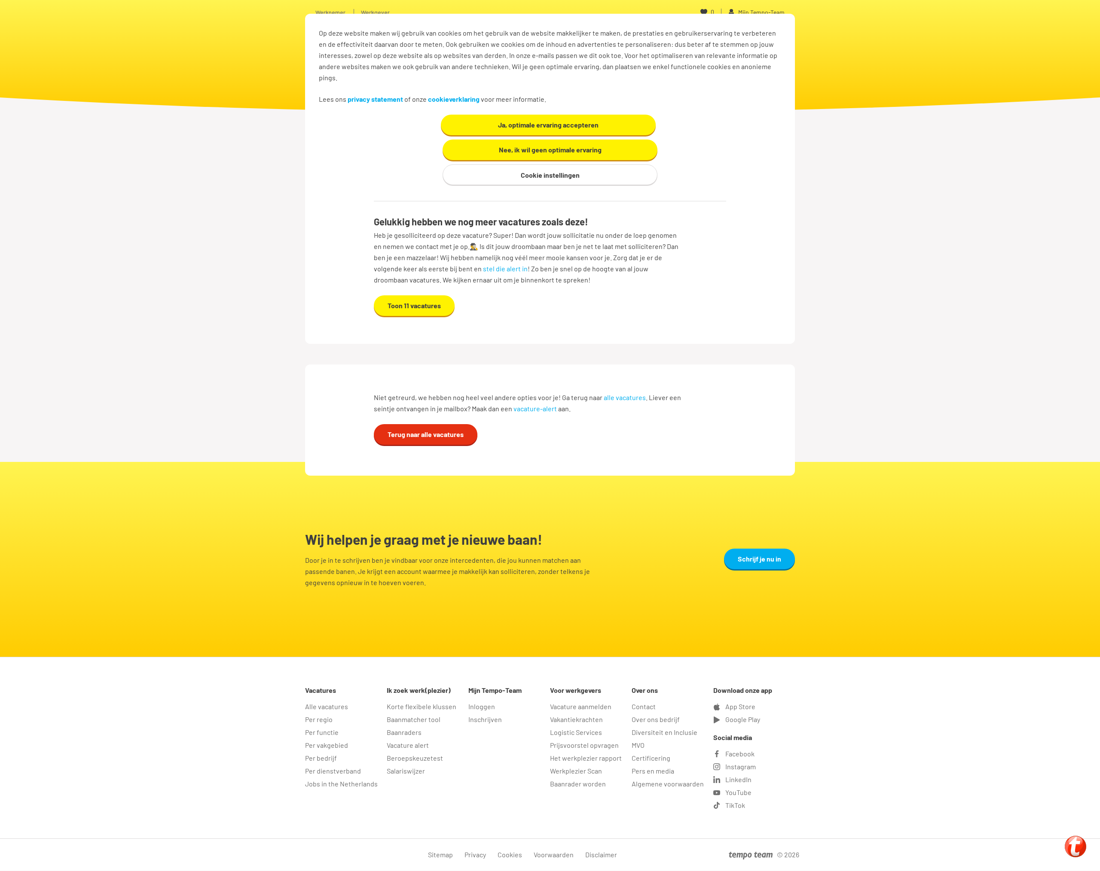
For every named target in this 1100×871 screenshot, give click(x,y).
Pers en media (653, 771)
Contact (644, 706)
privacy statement (375, 99)
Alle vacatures (326, 706)
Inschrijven (485, 719)
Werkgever (375, 12)
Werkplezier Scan (576, 771)
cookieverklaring (454, 99)
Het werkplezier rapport (586, 758)
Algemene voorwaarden (668, 784)
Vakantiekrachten (576, 719)
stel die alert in (505, 268)
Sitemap (440, 854)
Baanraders (404, 732)
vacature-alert (535, 408)
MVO (638, 745)
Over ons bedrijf (656, 719)
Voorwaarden (554, 854)
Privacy (475, 854)
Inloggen (481, 706)
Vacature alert (408, 745)
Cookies (510, 854)
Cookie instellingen (550, 175)
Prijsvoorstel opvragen (584, 745)
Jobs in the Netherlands (341, 784)
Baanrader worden (578, 784)
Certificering (651, 758)
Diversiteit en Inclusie (664, 732)
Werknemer (330, 12)
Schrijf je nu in (759, 559)
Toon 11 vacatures (414, 305)
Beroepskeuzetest (415, 758)
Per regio (319, 719)
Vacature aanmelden (580, 706)
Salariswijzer (406, 771)
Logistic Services (576, 732)
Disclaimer (601, 854)
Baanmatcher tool (413, 719)
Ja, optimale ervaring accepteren (548, 125)
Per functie (322, 732)
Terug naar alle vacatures (426, 434)
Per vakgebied (326, 745)
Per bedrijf (321, 758)
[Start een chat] (1075, 846)
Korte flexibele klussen (421, 706)
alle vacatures (625, 397)
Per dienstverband (333, 771)
